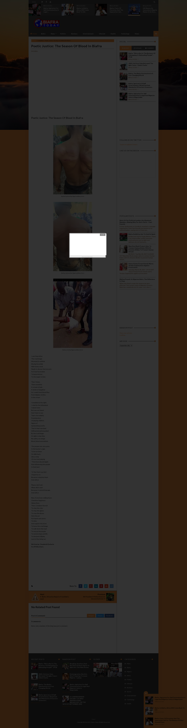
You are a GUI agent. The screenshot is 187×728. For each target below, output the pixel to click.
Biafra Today (90, 256)
